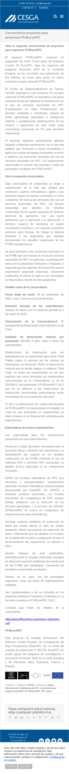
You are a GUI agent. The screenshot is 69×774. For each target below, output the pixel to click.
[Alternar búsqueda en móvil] (55, 16)
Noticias (31, 685)
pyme (49, 691)
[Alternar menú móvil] (62, 16)
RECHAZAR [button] (25, 766)
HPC (43, 691)
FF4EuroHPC (34, 691)
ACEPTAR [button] (11, 766)
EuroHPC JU (21, 691)
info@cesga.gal (44, 3)
